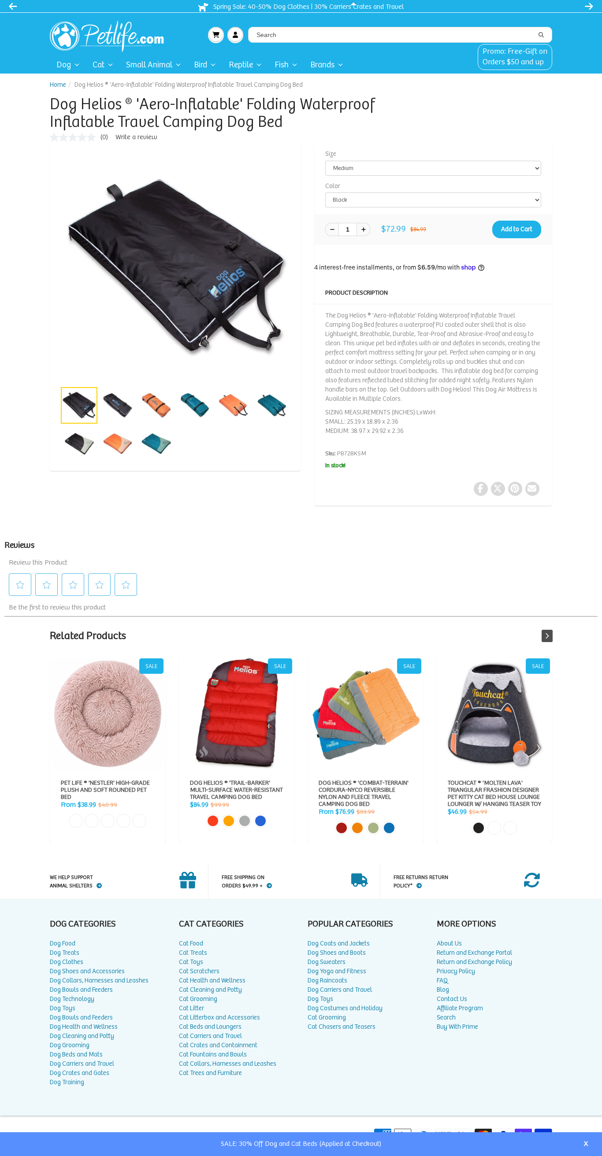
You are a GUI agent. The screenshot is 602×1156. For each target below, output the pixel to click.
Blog (443, 989)
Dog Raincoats (327, 980)
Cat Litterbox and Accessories (219, 1017)
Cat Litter (191, 1008)
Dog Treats (64, 953)
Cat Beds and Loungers (210, 1026)
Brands (322, 65)
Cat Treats (193, 953)
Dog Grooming (69, 1045)
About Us (449, 943)
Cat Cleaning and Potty (210, 989)
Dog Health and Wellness (84, 1026)
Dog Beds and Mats (76, 1054)
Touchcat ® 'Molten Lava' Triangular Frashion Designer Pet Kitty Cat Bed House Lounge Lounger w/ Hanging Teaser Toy (494, 714)
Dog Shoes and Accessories (87, 971)
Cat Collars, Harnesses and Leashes (227, 1063)
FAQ (442, 980)
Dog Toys (62, 1008)
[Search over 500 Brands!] (541, 35)
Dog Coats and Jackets (339, 943)
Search (446, 1017)
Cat (98, 65)
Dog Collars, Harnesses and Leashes (99, 980)
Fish (282, 65)
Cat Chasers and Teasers (341, 1026)
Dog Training (67, 1082)
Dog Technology (72, 999)
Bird (200, 65)
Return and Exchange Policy (474, 962)
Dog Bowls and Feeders (81, 989)
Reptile (241, 65)
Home (58, 85)
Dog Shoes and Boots (337, 953)
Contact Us (452, 999)
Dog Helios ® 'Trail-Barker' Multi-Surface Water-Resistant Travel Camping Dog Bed (237, 714)
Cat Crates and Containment (218, 1045)
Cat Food (191, 943)
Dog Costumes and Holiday (345, 1008)
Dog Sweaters (327, 962)
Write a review (136, 137)
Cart (216, 34)
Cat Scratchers (199, 971)
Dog (63, 65)
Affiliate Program (460, 1008)
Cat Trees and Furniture (210, 1073)
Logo (110, 35)
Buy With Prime (457, 1026)
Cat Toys (191, 962)
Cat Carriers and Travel (210, 1036)
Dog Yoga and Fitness (337, 971)
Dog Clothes (66, 962)
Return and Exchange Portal (474, 953)
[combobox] (400, 35)
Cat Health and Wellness (212, 980)
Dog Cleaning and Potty (82, 1036)
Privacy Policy (456, 971)
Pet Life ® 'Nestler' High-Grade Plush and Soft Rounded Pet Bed (108, 714)
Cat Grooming (198, 999)
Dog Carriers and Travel (82, 1063)
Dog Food (62, 943)
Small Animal (149, 65)
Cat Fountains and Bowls (213, 1054)
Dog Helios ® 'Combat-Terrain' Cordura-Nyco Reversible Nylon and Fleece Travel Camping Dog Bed (365, 714)
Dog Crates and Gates (79, 1073)
